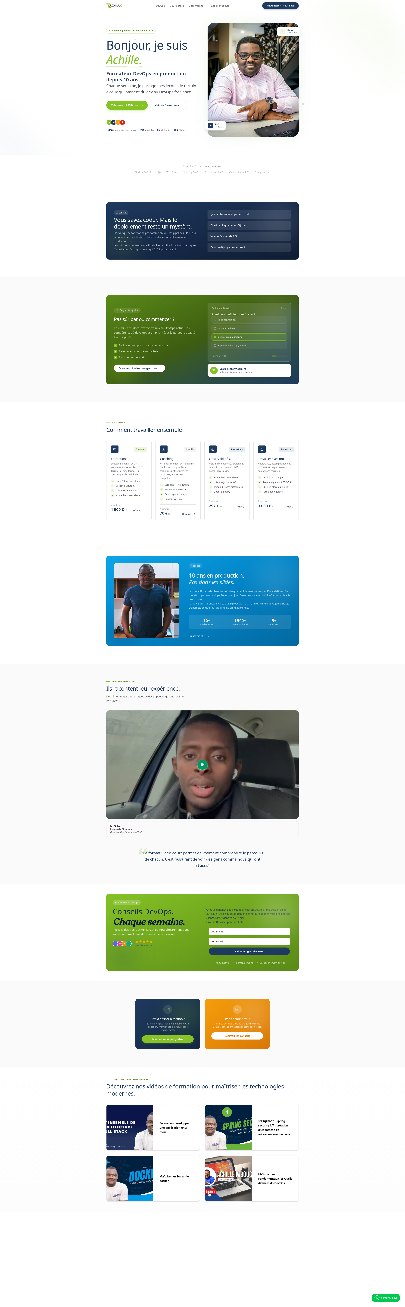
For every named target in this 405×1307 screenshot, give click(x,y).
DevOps (160, 5)
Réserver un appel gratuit (168, 1039)
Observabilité (196, 5)
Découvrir (138, 510)
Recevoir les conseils (237, 1036)
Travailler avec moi (218, 5)
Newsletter (280, 5)
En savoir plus (197, 636)
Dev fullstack (177, 5)
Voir (239, 506)
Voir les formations (167, 105)
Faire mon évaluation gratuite (137, 368)
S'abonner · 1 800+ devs (125, 105)
